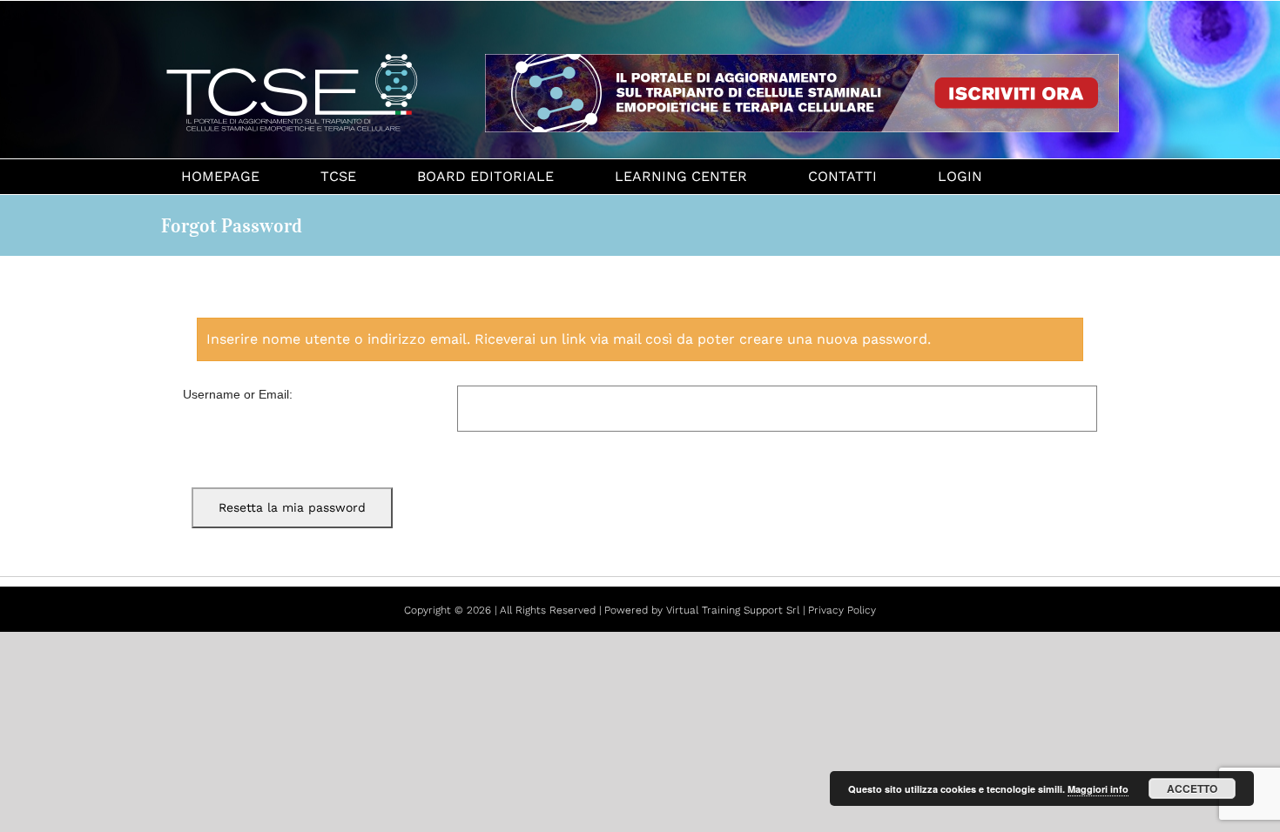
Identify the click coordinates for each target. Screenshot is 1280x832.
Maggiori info (1098, 788)
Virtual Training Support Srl (732, 610)
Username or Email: (238, 394)
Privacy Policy (842, 610)
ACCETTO (1192, 788)
